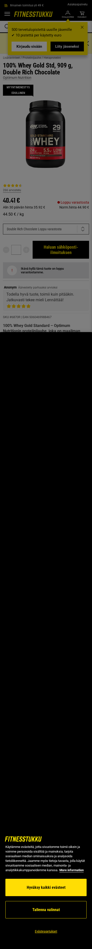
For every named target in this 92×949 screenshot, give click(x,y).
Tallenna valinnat (46, 909)
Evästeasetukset (46, 931)
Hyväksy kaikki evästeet (46, 887)
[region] (46, 640)
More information (71, 870)
